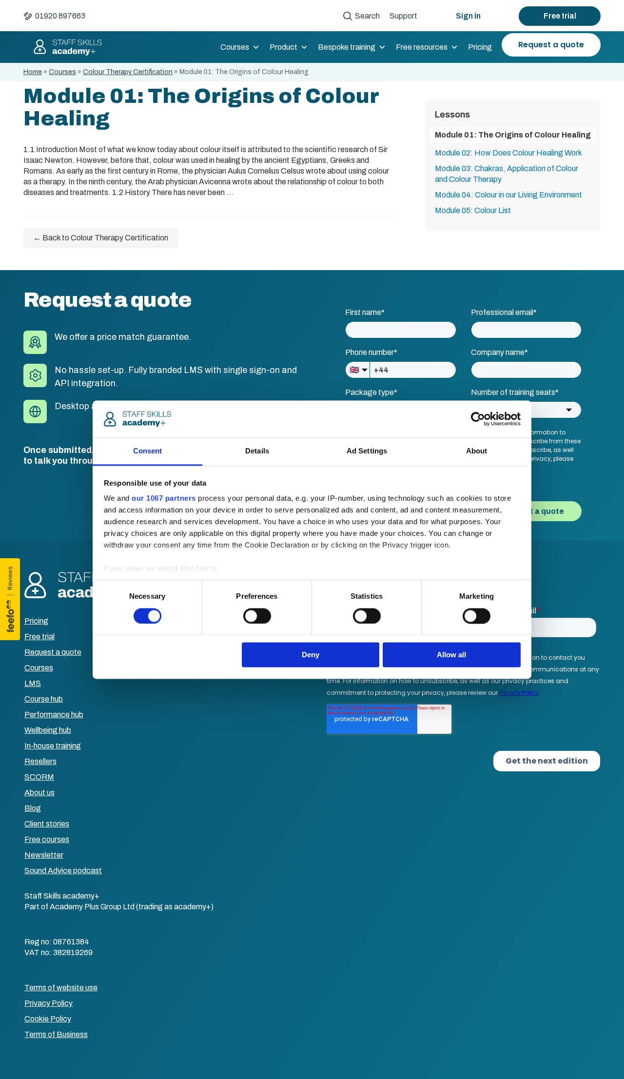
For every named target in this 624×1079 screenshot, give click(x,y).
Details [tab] (257, 451)
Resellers (40, 761)
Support (403, 16)
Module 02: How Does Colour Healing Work (508, 153)
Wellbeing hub (47, 730)
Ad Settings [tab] (367, 451)
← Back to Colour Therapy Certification (100, 238)
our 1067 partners (164, 498)
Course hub (43, 699)
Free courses (46, 839)
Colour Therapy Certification (128, 72)
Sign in (468, 16)
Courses (234, 47)
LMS (32, 683)
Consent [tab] (147, 451)
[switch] (257, 616)
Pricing (480, 47)
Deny (310, 655)
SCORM (39, 777)
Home (32, 72)
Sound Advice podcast (63, 870)
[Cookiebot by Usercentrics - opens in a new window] (478, 419)
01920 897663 (60, 16)
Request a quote (551, 44)
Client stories (46, 824)
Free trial (560, 16)
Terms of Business (56, 1034)
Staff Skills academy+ (63, 47)
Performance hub (53, 714)
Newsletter (43, 855)
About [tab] (477, 451)
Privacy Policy (48, 1003)
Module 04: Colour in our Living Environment (508, 195)
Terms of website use (61, 987)
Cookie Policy (47, 1019)
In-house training (52, 746)
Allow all (451, 655)
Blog (32, 808)
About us (39, 792)
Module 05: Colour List (473, 210)
